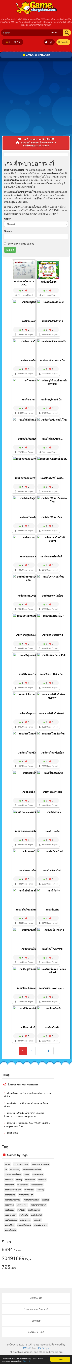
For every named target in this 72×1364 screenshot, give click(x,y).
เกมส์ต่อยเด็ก (28, 791)
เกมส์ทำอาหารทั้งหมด (38, 1205)
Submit (10, 249)
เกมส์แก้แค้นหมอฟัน (28, 438)
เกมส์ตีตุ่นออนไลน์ (28, 674)
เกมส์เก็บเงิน (52, 909)
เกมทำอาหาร (9, 1184)
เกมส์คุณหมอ (29, 1190)
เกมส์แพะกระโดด (28, 870)
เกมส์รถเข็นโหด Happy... (52, 988)
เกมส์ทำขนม (9, 1205)
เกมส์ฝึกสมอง (9, 1210)
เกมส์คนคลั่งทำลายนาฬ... (24, 282)
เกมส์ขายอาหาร (37, 1184)
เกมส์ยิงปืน (21, 1210)
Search (8, 231)
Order (7, 218)
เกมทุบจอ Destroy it (52, 634)
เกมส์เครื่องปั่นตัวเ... (52, 438)
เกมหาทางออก (25, 1220)
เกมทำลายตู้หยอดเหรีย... (28, 634)
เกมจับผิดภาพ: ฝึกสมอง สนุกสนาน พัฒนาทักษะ (26, 1104)
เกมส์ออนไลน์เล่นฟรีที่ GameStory (36, 7)
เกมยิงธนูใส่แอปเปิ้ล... (52, 399)
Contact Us (36, 1297)
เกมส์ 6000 (12, 1132)
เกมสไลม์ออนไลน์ (52, 870)
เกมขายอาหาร (37, 1174)
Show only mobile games (21, 243)
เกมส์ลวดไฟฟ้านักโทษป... (52, 713)
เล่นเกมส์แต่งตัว (10, 1230)
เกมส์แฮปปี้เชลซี (48, 281)
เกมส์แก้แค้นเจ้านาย (52, 321)
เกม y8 (26, 1174)
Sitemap (36, 1320)
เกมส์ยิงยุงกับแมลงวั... (28, 988)
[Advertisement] (36, 99)
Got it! (60, 1359)
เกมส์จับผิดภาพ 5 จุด (26, 1195)
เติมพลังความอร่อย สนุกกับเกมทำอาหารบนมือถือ (27, 1094)
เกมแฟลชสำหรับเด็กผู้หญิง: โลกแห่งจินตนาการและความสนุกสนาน (24, 1114)
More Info (26, 1361)
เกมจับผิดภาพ (30, 1179)
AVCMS (27, 1348)
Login (50, 42)
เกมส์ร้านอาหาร (34, 1210)
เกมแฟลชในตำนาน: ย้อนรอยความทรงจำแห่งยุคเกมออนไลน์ (27, 1124)
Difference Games (40, 1164)
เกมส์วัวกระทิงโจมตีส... (52, 477)
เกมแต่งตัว (37, 1220)
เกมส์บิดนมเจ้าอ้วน (28, 1027)
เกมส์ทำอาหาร (22, 1205)
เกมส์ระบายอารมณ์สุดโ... (28, 831)
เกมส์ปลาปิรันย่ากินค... (52, 517)
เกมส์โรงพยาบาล (11, 1220)
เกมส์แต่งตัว (23, 1215)
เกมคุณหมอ (9, 1179)
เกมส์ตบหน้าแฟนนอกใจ (52, 360)
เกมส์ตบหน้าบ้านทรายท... (28, 477)
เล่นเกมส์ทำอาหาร (40, 1225)
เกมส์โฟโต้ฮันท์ (36, 1215)
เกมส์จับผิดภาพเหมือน (31, 1200)
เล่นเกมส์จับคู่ (9, 1225)
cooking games (21, 1164)
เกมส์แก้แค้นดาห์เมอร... (28, 909)
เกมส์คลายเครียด (28, 360)
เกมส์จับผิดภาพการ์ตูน (12, 1200)
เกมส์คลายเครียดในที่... (52, 556)
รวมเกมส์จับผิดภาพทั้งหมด (32, 1169)
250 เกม (7, 1164)
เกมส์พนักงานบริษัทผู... (28, 595)
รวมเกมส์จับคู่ (15, 1169)
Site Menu (14, 41)
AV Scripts (44, 1348)
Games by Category (38, 54)
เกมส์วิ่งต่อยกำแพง (52, 791)
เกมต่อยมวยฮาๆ (28, 556)
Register (65, 42)
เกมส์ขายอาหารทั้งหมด (13, 1190)
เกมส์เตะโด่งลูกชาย (52, 948)
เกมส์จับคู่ (40, 1190)
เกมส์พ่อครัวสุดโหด (28, 517)
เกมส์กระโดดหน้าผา (28, 752)
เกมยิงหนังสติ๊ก (52, 1027)
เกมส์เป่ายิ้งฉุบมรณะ (28, 713)
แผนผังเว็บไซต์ (36, 1332)
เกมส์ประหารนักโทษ (52, 595)
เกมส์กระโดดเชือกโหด (52, 752)
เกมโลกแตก (28, 399)
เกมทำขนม (42, 1179)
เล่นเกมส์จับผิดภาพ (24, 1225)
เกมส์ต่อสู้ (45, 1200)
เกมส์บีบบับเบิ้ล (28, 948)
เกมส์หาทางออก (10, 1215)
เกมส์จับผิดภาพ (10, 1195)
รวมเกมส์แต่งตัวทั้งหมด (13, 1174)
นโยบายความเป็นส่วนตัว (36, 1309)
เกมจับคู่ (19, 1179)
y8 (6, 1169)
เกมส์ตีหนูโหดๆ (28, 321)
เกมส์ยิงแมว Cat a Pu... (52, 674)
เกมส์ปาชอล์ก (52, 831)
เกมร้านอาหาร (22, 1184)
